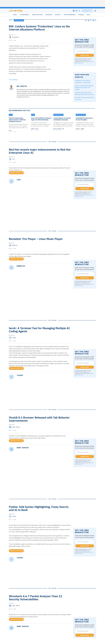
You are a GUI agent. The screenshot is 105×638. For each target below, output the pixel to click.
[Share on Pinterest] (93, 20)
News (15, 14)
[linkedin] (76, 11)
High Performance (69, 14)
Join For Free (85, 55)
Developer (49, 14)
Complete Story (15, 172)
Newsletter (88, 10)
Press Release (13, 80)
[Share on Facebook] (88, 20)
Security (58, 14)
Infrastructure (37, 14)
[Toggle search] (95, 11)
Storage (81, 14)
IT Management (24, 14)
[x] (79, 11)
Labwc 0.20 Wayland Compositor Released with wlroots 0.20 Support (84, 87)
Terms (92, 61)
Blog (88, 14)
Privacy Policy (80, 63)
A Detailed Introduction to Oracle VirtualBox (84, 119)
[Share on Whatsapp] (95, 20)
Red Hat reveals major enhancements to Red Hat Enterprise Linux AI (17, 119)
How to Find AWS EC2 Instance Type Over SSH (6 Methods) (41, 119)
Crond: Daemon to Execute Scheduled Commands (62, 119)
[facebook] (74, 11)
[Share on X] (91, 20)
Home (10, 20)
